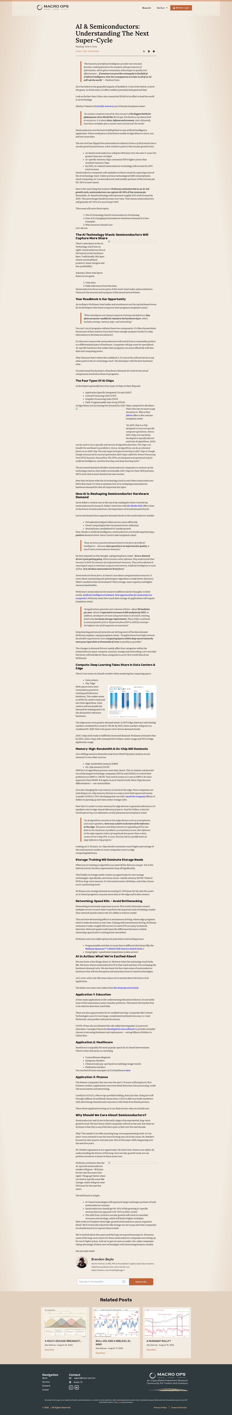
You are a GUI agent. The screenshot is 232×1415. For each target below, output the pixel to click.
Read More (49, 1350)
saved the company (135, 796)
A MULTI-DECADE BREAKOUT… (63, 1340)
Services (161, 7)
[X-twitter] (71, 1387)
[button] (143, 51)
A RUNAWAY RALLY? (159, 1340)
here (128, 1070)
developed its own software (121, 1029)
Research (146, 7)
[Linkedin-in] (77, 1387)
